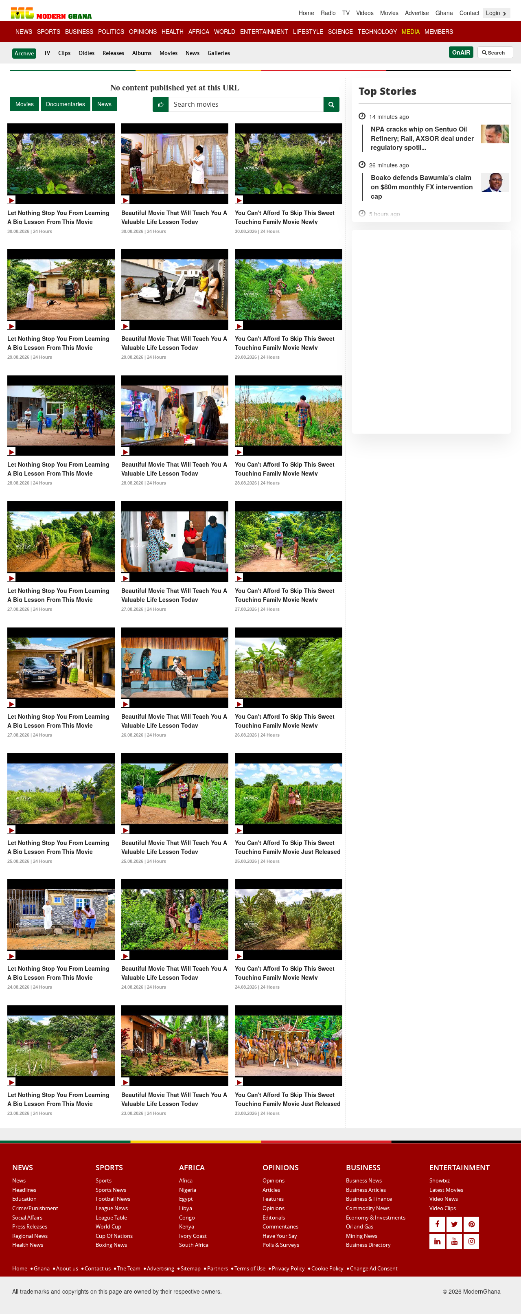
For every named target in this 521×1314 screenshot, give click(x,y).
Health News (27, 1244)
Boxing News (111, 1244)
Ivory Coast (193, 1235)
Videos (365, 13)
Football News (113, 1198)
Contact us (97, 1268)
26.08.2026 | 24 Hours (143, 735)
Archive (24, 53)
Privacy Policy (288, 1268)
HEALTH (173, 31)
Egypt (186, 1198)
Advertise (417, 13)
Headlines (24, 1189)
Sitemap (190, 1268)
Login (494, 13)
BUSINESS (79, 31)
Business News (364, 1180)
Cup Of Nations (114, 1235)
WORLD (224, 31)
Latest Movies (446, 1189)
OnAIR (461, 52)
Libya (185, 1208)
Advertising (160, 1268)
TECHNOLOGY (377, 31)
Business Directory (368, 1244)
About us (66, 1268)
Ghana (444, 13)
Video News (443, 1198)
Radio (328, 13)
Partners (217, 1268)
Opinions (274, 1180)
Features (273, 1198)
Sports (104, 1180)
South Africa (193, 1244)
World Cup (108, 1226)
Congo (187, 1217)
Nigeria (187, 1189)
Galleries (219, 53)
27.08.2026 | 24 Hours (29, 609)
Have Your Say (280, 1235)
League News (112, 1208)
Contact (469, 13)
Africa (186, 1180)
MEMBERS (439, 31)
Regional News (30, 1235)
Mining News (361, 1235)
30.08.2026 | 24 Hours (29, 231)
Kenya (186, 1226)
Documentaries (65, 104)
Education (24, 1198)
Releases (113, 53)
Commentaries (280, 1226)
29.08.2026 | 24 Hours (29, 357)
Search (496, 52)
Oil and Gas (359, 1226)
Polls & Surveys (281, 1244)
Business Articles (366, 1189)
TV (346, 13)
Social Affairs (27, 1217)
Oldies (86, 53)
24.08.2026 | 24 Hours (29, 987)
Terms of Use (249, 1268)
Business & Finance (369, 1198)
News (192, 53)
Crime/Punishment (35, 1208)
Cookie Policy (327, 1268)
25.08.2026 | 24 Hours (29, 861)
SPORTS (48, 31)
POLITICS (111, 31)
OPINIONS (143, 31)
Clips (64, 53)
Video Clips (442, 1208)
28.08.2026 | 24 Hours (29, 482)
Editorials (274, 1217)
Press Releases (29, 1226)
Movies (389, 13)
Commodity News (368, 1208)
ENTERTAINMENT (264, 31)
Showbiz (439, 1180)
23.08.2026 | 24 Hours (29, 1113)
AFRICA (198, 31)
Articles (271, 1189)
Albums (141, 53)
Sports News (111, 1189)
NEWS (23, 31)
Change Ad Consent (373, 1268)
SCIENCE (340, 31)
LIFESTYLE (308, 31)
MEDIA (411, 31)
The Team (128, 1268)
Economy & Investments (375, 1217)
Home (306, 13)
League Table (111, 1217)
